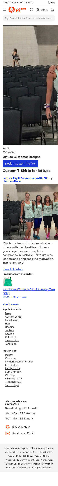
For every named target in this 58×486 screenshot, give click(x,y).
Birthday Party (13, 378)
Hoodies (9, 327)
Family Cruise (12, 368)
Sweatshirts (12, 340)
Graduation (11, 365)
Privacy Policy (15, 456)
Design (20, 163)
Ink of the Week (11, 304)
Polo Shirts (11, 337)
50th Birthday (13, 371)
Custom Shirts (13, 316)
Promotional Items (34, 448)
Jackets (9, 330)
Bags (8, 313)
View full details (13, 269)
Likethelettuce (12, 181)
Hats (7, 323)
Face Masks (11, 320)
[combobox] (29, 18)
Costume (10, 358)
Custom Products (13, 448)
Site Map (49, 448)
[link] (17, 10)
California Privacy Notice (37, 456)
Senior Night (12, 385)
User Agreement (44, 460)
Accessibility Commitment (20, 460)
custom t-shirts (45, 452)
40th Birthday (13, 382)
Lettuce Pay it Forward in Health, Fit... (26, 178)
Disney (9, 354)
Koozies (9, 333)
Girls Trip (10, 375)
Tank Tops (10, 343)
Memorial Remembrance (19, 361)
